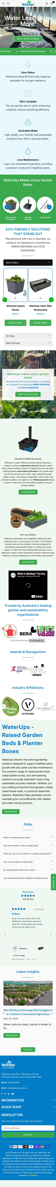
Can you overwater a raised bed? (18, 862)
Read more (11, 1037)
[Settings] (46, 3)
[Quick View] (15, 298)
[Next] (49, 207)
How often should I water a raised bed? (21, 845)
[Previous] (6, 207)
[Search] (8, 3)
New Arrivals (13, 343)
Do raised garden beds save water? (19, 870)
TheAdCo (34, 1177)
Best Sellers (12, 262)
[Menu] (3, 3)
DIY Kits (10, 336)
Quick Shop (15, 323)
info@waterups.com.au (17, 1089)
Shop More (28, 562)
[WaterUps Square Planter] (15, 285)
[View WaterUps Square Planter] (41, 953)
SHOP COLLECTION (28, 394)
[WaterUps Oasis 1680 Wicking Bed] (40, 285)
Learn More (28, 492)
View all (28, 1051)
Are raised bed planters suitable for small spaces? (25, 878)
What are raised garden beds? (17, 837)
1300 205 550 (13, 1084)
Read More (11, 811)
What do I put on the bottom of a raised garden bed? (27, 853)
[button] (51, 3)
